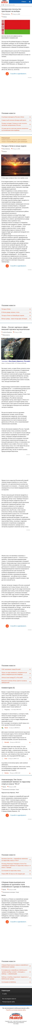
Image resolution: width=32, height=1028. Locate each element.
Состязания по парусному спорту (11, 870)
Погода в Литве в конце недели (14, 146)
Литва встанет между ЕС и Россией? (12, 677)
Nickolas (7, 773)
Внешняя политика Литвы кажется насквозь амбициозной (14, 681)
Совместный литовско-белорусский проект (14, 120)
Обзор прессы (6, 335)
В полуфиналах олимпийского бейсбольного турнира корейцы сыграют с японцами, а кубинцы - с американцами (14, 971)
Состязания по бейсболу (9, 982)
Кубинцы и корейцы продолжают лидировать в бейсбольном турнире (15, 978)
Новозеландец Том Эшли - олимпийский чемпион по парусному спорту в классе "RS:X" (16, 782)
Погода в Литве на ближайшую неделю (13, 315)
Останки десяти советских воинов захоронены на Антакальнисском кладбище (15, 129)
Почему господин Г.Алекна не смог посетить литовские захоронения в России (14, 124)
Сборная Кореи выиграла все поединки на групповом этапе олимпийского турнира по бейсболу (16, 884)
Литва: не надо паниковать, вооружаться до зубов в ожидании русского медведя (14, 673)
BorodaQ (7, 742)
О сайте (4, 994)
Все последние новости (9, 998)
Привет (6, 727)
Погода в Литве (6, 309)
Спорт (17, 789)
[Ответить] (29, 709)
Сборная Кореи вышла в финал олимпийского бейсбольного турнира (15, 966)
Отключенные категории (9, 789)
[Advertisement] (16, 95)
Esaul (6, 758)
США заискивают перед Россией (11, 669)
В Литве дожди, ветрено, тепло (10, 312)
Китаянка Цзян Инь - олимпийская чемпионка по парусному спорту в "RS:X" (15, 859)
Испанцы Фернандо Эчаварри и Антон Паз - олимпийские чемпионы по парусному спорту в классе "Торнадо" (15, 865)
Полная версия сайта (10, 5)
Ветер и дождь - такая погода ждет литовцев (14, 318)
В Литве (5, 16)
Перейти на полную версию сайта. (16, 1010)
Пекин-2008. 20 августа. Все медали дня (13, 873)
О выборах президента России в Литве (13, 117)
